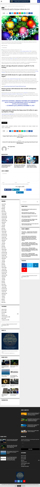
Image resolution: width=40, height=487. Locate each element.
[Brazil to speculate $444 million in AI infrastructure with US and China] (14, 381)
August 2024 (4, 240)
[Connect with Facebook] (8, 190)
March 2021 (4, 302)
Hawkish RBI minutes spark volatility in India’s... (5, 395)
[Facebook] (16, 481)
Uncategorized (23, 466)
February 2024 (4, 249)
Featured (3, 7)
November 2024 (4, 235)
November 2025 (4, 217)
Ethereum (3, 313)
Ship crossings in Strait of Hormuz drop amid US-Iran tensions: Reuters (13, 452)
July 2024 (3, 241)
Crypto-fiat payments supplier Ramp (8, 114)
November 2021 (4, 290)
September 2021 (4, 293)
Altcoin (3, 309)
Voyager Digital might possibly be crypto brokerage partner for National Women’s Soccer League (20, 136)
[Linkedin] (21, 481)
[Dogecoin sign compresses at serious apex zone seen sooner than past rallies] (6, 381)
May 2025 (3, 226)
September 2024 (4, 238)
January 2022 (4, 287)
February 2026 (4, 213)
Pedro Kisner (24, 231)
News (2, 318)
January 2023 (4, 269)
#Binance (18, 101)
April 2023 (3, 264)
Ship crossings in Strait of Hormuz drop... (5, 376)
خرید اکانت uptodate (25, 242)
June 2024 (3, 243)
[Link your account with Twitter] (16, 190)
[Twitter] (18, 481)
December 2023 (4, 252)
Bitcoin (3, 310)
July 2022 (3, 278)
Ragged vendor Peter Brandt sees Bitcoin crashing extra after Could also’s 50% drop (29, 232)
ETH (15, 58)
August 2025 (4, 222)
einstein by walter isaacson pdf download (29, 236)
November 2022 (4, 272)
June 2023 (3, 261)
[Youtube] (24, 481)
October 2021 (4, 291)
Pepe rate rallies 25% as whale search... (14, 366)
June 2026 (3, 207)
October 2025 (4, 219)
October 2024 (4, 237)
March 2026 (4, 211)
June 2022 (3, 279)
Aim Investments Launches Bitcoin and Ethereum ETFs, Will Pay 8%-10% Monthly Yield (33, 425)
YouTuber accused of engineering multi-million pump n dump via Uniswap (32, 166)
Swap (3, 127)
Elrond (3, 312)
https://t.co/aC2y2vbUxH (20, 104)
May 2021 (3, 299)
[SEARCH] (37, 202)
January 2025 (4, 232)
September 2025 (4, 220)
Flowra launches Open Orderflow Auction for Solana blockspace (12, 440)
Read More (4, 122)
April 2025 (3, 228)
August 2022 (4, 276)
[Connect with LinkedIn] (20, 193)
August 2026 (4, 204)
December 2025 (4, 216)
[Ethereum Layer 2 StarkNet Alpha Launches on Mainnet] (24, 432)
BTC (11, 58)
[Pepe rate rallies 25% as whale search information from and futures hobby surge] (14, 362)
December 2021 (4, 288)
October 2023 (4, 255)
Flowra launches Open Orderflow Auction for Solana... (5, 367)
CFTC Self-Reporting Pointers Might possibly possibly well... (14, 376)
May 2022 (3, 281)
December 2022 (4, 270)
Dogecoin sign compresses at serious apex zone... (5, 385)
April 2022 (3, 282)
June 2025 (3, 225)
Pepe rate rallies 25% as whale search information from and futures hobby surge (12, 446)
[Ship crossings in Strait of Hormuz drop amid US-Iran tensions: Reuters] (6, 372)
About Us (4, 330)
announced (26, 92)
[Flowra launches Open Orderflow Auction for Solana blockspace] (6, 362)
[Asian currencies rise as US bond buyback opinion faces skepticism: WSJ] (14, 391)
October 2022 (4, 273)
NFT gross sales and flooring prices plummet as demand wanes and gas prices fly (19, 166)
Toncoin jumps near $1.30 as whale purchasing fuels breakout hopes (7, 166)
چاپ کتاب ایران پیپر (24, 253)
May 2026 (3, 208)
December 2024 (4, 234)
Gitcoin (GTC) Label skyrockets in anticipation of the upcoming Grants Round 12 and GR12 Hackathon (20, 142)
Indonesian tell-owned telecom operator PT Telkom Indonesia (12, 93)
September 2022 (4, 275)
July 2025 (3, 223)
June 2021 (3, 297)
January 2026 (4, 214)
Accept (19, 485)
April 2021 (3, 300)
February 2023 (4, 267)
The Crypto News (4, 10)
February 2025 (4, 231)
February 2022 (4, 285)
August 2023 (4, 258)
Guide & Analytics (5, 316)
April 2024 (3, 246)
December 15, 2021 (29, 105)
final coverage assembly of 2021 (25, 51)
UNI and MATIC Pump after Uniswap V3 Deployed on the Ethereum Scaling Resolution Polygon (33, 419)
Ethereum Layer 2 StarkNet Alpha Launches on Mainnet (33, 431)
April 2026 (3, 210)
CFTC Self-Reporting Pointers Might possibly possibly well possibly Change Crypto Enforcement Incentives (29, 220)
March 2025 (4, 229)
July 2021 (3, 296)
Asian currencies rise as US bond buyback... (14, 395)
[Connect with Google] (28, 190)
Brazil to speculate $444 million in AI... (14, 385)
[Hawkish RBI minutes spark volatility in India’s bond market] (6, 391)
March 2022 (4, 284)
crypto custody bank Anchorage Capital (13, 78)
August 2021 (4, 294)
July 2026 (3, 205)
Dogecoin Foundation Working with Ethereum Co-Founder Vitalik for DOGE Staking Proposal (33, 414)
